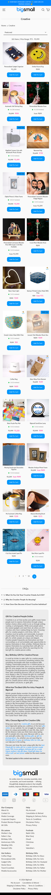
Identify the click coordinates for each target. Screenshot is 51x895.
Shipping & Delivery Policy (36, 816)
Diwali (28, 839)
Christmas (30, 842)
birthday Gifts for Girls (32, 740)
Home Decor (6, 865)
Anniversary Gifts (8, 842)
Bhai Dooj (30, 836)
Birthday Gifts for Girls (35, 859)
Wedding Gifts (7, 845)
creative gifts (26, 724)
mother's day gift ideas (19, 751)
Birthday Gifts (6, 839)
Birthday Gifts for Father (35, 868)
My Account (30, 810)
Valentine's (30, 848)
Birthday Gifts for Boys (35, 856)
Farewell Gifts (6, 848)
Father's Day (6, 836)
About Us (5, 810)
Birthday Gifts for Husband (36, 862)
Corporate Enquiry (8, 819)
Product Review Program (11, 822)
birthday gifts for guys (14, 740)
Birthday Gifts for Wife (35, 865)
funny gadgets (19, 749)
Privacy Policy (31, 825)
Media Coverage (7, 816)
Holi (27, 845)
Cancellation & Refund (34, 813)
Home (3, 25)
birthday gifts (29, 736)
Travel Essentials (7, 868)
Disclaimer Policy (32, 822)
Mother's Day (6, 833)
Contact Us (5, 813)
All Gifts (4, 825)
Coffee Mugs (6, 856)
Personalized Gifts (8, 859)
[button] (9, 109)
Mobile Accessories (9, 871)
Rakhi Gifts (30, 833)
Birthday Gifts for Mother (36, 871)
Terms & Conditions (33, 819)
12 (29, 576)
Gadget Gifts (6, 862)
